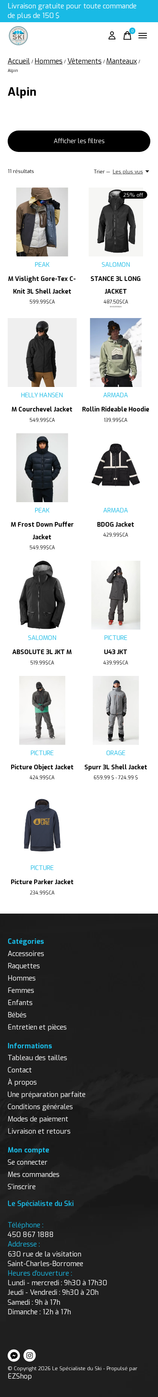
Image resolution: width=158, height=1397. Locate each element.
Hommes (22, 978)
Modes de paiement (38, 1119)
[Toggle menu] (142, 35)
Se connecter (28, 1162)
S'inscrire (22, 1186)
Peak (42, 265)
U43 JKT (115, 652)
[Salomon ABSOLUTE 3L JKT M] (42, 595)
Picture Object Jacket (42, 767)
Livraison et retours (39, 1131)
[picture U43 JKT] (115, 595)
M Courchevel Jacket (42, 409)
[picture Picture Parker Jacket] (42, 825)
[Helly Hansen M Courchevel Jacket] (42, 352)
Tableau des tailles (37, 1057)
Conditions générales (40, 1106)
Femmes (21, 990)
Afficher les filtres (79, 141)
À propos (22, 1082)
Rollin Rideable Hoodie (115, 409)
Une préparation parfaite (47, 1094)
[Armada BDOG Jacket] (115, 467)
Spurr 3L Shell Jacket (115, 767)
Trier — (102, 171)
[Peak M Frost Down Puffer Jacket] (42, 467)
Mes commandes (33, 1174)
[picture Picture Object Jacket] (42, 710)
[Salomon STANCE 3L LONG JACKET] (115, 222)
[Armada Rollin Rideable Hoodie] (115, 352)
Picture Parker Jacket (42, 882)
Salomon (116, 265)
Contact (20, 1070)
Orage (115, 753)
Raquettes (24, 966)
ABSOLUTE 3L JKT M (42, 652)
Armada (115, 395)
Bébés (17, 1015)
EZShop (20, 1376)
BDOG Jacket (115, 525)
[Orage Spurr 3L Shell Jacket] (115, 710)
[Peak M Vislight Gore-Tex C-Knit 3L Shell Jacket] (42, 222)
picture (115, 638)
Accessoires (26, 953)
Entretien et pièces (37, 1027)
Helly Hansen (42, 395)
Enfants (20, 1002)
